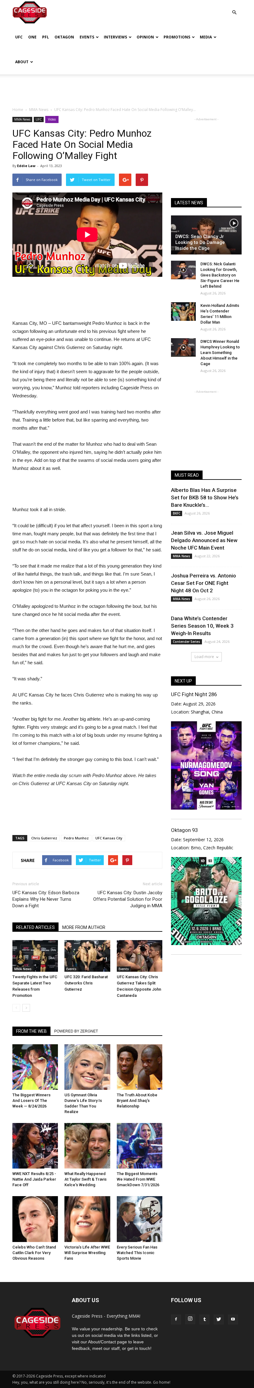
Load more (204, 656)
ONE (32, 37)
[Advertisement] (127, 88)
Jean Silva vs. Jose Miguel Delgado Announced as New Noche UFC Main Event (204, 540)
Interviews (115, 37)
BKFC (176, 513)
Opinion (145, 37)
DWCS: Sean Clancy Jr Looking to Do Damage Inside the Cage (200, 242)
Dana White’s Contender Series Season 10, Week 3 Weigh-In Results (202, 625)
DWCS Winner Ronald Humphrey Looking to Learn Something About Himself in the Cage (220, 352)
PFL (45, 37)
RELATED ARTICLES (35, 927)
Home (17, 109)
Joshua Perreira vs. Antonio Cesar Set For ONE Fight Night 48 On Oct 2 (203, 583)
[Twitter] (219, 1319)
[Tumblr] (204, 1319)
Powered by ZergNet (76, 1031)
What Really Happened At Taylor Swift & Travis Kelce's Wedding (85, 1179)
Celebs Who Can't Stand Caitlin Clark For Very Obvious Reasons (34, 1253)
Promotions (177, 37)
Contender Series (186, 641)
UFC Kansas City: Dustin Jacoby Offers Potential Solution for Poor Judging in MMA (127, 899)
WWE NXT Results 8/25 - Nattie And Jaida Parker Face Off (34, 1179)
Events (87, 37)
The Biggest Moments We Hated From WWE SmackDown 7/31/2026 (138, 1179)
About (21, 61)
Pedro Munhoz (76, 838)
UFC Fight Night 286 (194, 694)
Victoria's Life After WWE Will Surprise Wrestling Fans (87, 1253)
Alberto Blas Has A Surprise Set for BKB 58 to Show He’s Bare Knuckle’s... (205, 497)
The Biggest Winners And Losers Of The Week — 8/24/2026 (31, 1100)
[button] (234, 8)
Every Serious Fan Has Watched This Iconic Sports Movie (137, 1253)
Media (206, 37)
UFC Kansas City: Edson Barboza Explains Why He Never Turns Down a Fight (45, 899)
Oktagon (64, 37)
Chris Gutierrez (44, 838)
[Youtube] (233, 1319)
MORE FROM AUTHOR (83, 927)
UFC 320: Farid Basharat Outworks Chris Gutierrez (86, 983)
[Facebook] (176, 1319)
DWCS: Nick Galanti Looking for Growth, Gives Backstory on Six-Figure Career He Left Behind (219, 275)
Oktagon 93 (184, 830)
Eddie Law (26, 165)
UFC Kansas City (108, 838)
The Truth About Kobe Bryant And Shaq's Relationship (137, 1100)
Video (52, 119)
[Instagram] (190, 1319)
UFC (19, 37)
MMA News (22, 119)
